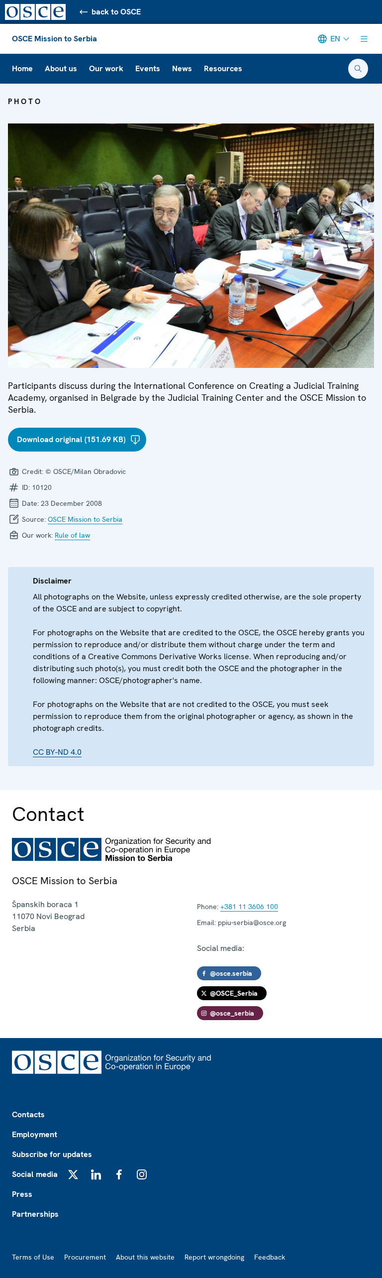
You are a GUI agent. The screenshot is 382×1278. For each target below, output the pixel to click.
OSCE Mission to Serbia (54, 38)
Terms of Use (33, 1257)
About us (61, 68)
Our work (106, 68)
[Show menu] (364, 39)
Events (147, 68)
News (182, 68)
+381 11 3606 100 (249, 906)
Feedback (269, 1257)
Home (22, 68)
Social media (35, 1174)
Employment (34, 1134)
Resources (223, 68)
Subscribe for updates (52, 1154)
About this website (145, 1257)
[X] (73, 1174)
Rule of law (72, 535)
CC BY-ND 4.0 (57, 752)
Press (22, 1194)
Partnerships (35, 1214)
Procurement (85, 1257)
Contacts (28, 1114)
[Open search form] (358, 69)
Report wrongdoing (214, 1257)
